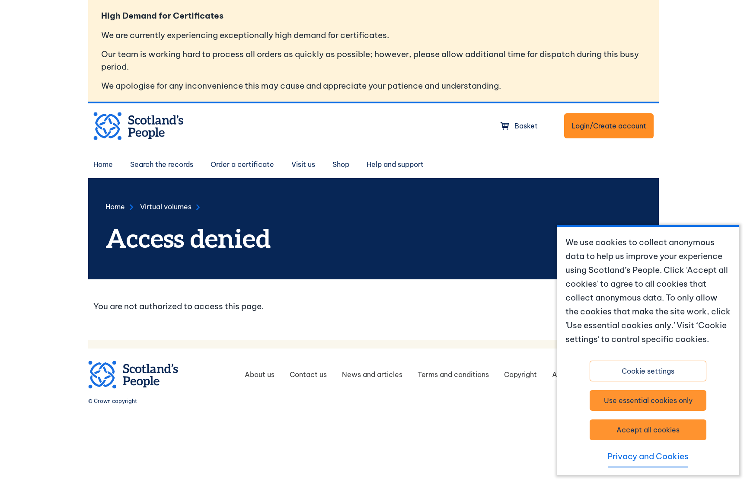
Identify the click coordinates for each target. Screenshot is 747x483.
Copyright (520, 374)
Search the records (161, 164)
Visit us (303, 164)
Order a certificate (242, 164)
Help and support (395, 164)
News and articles (372, 374)
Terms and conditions (453, 374)
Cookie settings (648, 371)
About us (260, 374)
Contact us (308, 374)
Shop (340, 164)
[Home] (138, 126)
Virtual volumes (166, 206)
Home (103, 164)
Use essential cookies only (648, 400)
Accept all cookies (648, 429)
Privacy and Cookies (648, 456)
